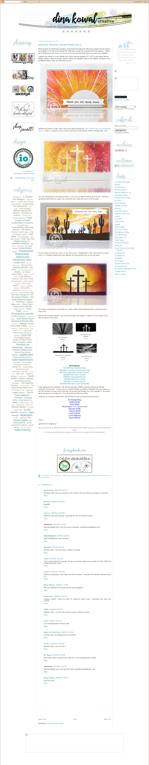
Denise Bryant (49, 490)
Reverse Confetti (24, 328)
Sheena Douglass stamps (22, 342)
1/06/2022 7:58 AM (67, 632)
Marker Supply (119, 227)
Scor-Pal (26, 335)
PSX (13, 302)
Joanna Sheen (16, 274)
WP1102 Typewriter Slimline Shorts (74, 372)
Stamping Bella (28, 367)
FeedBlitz (126, 133)
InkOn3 (117, 216)
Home (75, 719)
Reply (46, 496)
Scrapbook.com (120, 256)
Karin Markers (25, 276)
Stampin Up (16, 367)
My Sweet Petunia (20, 297)
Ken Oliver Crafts (26, 279)
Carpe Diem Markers (122, 195)
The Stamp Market (25, 385)
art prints (23, 412)
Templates (15, 383)
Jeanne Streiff (74, 411)
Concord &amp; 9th (19, 218)
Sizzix (15, 355)
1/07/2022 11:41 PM (60, 666)
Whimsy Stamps (19, 407)
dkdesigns (26, 415)
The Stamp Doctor (121, 266)
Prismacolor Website (122, 243)
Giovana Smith (74, 409)
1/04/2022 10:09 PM (57, 502)
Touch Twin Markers (24, 394)
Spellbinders (26, 354)
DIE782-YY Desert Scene (74, 381)
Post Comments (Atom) (56, 723)
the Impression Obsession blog (23, 173)
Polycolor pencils (19, 309)
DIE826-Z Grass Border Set (74, 377)
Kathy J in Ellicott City (52, 632)
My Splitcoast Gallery (122, 232)
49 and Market (17, 197)
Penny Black (27, 304)
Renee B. (47, 502)
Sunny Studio (119, 261)
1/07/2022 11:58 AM (57, 644)
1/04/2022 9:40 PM (60, 490)
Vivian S (47, 644)
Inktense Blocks (26, 265)
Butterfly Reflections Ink (123, 192)
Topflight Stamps (18, 393)
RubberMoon (27, 330)
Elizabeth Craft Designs (20, 232)
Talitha (46, 609)
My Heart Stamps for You (22, 295)
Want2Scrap (20, 405)
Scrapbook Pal (120, 253)
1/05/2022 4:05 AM (59, 524)
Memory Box (25, 290)
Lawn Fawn (17, 283)
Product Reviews (18, 316)
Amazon (117, 184)
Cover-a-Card (22, 220)
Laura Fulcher (74, 413)
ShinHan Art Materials (20, 346)
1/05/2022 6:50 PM (55, 609)
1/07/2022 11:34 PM (58, 655)
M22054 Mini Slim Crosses (74, 375)
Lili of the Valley (26, 283)
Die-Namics (26, 229)
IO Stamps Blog (74, 400)
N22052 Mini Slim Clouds (74, 379)
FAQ (32, 232)
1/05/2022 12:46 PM (58, 572)
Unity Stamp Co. (25, 400)
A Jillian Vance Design (25, 202)
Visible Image (24, 402)
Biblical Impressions (22, 211)
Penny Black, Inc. (121, 237)
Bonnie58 (47, 547)
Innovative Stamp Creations (25, 269)
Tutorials (18, 398)
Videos (15, 402)
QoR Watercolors (25, 318)
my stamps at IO (28, 171)
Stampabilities (17, 362)
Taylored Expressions (22, 381)
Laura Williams (74, 416)
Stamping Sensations (22, 369)
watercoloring (22, 429)
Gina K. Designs (120, 203)
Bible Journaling (25, 208)
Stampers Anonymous (22, 364)
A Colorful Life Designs (22, 197)
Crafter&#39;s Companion (22, 223)
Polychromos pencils (22, 306)
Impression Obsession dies (22, 258)
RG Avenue (15, 323)
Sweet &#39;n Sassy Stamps (22, 377)
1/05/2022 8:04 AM (63, 536)
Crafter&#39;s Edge (22, 225)
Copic (29, 217)
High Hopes (20, 246)
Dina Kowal (66, 407)
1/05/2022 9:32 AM (56, 559)
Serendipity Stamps (22, 338)
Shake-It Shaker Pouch (22, 340)
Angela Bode (74, 402)
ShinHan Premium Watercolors (22, 348)
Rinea (31, 328)
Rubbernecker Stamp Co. (22, 333)
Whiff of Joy (29, 405)
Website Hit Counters (122, 100)
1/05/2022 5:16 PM (60, 596)
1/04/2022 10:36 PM (57, 513)
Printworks (25, 311)
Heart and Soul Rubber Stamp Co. (24, 240)
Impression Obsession (24, 252)
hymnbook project (25, 418)
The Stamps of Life (18, 390)
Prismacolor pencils (22, 313)
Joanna (46, 559)
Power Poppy (119, 240)
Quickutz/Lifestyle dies (22, 321)
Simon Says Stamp (22, 352)
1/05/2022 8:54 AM (57, 547)
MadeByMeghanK (50, 536)
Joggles (26, 274)
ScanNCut (17, 335)
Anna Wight (74, 404)
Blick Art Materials (121, 190)
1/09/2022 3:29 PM (62, 678)
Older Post (107, 719)
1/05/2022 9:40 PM (55, 621)
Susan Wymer (74, 418)
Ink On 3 (28, 263)
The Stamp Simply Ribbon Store (125, 269)
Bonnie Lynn (48, 596)
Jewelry (17, 272)
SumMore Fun (22, 376)
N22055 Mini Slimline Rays (74, 368)
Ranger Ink (118, 245)
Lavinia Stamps (28, 281)
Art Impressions (20, 206)
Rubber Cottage (17, 330)
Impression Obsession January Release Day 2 (59, 45)
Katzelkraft (15, 279)
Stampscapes (16, 371)
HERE (49, 51)
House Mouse (25, 248)
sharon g (47, 513)
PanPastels (20, 302)
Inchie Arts (19, 262)
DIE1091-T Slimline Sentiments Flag (74, 370)
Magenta (22, 286)
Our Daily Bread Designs (23, 298)
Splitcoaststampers (22, 359)
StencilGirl (25, 371)
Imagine (14, 251)
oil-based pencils (22, 421)
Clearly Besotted (26, 215)
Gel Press (118, 200)
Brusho (16, 213)
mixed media (20, 420)
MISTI (16, 285)
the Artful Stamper (25, 427)
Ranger (23, 323)
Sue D (46, 621)
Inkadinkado (16, 265)
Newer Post (42, 719)
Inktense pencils (20, 267)
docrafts (16, 417)
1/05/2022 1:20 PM (61, 585)
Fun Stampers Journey (20, 234)
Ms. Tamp (47, 655)
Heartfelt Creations (20, 243)
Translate (131, 109)
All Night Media (28, 204)
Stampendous (27, 362)
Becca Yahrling (49, 585)
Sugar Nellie (20, 374)
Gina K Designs (23, 237)
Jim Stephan (26, 272)
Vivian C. (47, 572)
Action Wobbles (16, 204)
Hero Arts (118, 208)
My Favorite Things (27, 292)
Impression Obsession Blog (63, 53)
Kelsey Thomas (49, 678)
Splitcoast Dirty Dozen (22, 357)
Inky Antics (118, 219)
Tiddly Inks (29, 390)
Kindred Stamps (16, 281)
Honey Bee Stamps (121, 211)
